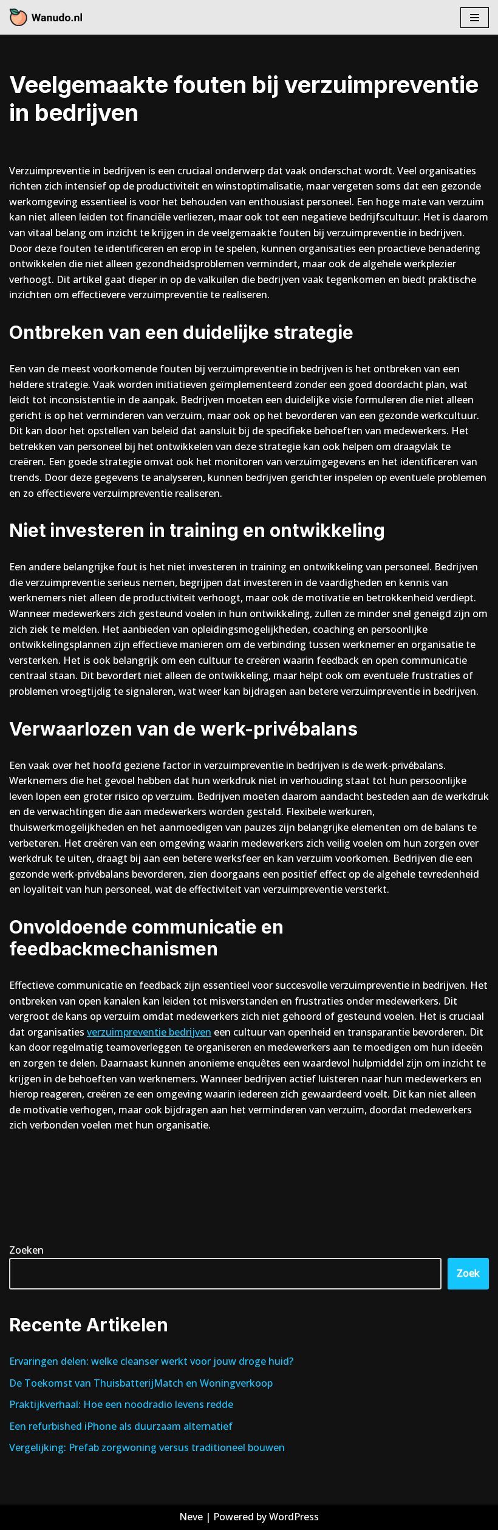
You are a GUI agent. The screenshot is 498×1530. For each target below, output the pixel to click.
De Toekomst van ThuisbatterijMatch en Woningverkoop (141, 1383)
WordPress (294, 1516)
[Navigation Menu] (474, 17)
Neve (191, 1516)
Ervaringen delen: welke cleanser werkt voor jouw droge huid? (151, 1361)
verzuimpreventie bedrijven (149, 1032)
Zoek (468, 1273)
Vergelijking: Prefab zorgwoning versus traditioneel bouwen (147, 1447)
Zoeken (26, 1250)
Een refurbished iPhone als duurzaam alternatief (121, 1426)
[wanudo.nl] (45, 17)
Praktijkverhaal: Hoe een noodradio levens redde (121, 1404)
